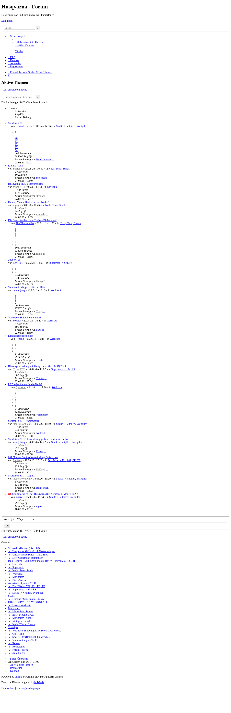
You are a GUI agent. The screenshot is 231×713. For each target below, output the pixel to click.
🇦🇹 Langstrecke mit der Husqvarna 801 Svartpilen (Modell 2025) (43, 493)
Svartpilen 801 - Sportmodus (23, 420)
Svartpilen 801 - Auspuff (21, 475)
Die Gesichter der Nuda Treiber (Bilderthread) (32, 220)
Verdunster (42, 414)
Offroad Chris (23, 126)
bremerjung (19, 290)
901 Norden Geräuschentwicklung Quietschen (33, 457)
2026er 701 (14, 259)
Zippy (16, 205)
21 (16, 141)
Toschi (39, 360)
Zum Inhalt (7, 20)
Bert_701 (18, 262)
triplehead (41, 177)
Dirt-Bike (52, 186)
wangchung (19, 442)
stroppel (17, 186)
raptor (39, 506)
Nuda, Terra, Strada (59, 168)
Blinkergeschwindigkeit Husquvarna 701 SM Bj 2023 (37, 366)
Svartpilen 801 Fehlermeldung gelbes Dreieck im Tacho (38, 439)
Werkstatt (56, 290)
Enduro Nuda (15, 165)
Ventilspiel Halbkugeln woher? (24, 317)
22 (16, 144)
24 (16, 150)
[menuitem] (29, 42)
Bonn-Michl (42, 487)
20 (16, 138)
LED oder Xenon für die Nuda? (25, 384)
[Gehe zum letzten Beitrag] (53, 159)
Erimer (39, 451)
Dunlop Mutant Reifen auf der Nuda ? (28, 202)
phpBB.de (38, 682)
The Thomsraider (25, 223)
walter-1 (40, 433)
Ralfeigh (17, 460)
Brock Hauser (43, 159)
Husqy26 (41, 281)
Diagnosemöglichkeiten (20, 335)
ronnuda (40, 214)
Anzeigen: (10, 519)
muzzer (19, 497)
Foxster (17, 320)
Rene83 (20, 338)
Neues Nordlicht (21, 423)
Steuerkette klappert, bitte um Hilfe (26, 287)
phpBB (19, 676)
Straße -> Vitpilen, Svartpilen (71, 126)
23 (16, 147)
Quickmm (21, 387)
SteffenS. (18, 168)
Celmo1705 (19, 369)
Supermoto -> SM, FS (60, 262)
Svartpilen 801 (16, 123)
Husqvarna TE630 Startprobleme (25, 183)
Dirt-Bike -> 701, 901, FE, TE (64, 460)
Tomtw (40, 378)
